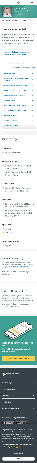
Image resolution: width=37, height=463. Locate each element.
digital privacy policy (14, 447)
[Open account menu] (27, 2)
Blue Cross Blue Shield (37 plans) (16, 85)
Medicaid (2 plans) (10, 120)
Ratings (25, 20)
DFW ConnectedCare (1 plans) (15, 105)
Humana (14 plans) (10, 115)
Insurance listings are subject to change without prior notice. (16, 53)
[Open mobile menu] (3, 2)
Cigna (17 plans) (9, 100)
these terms (31, 67)
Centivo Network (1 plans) (13, 95)
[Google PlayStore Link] (22, 423)
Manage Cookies (18, 453)
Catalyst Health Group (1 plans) (15, 90)
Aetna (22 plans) (10, 73)
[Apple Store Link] (8, 423)
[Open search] (32, 2)
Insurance (6, 20)
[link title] (18, 2)
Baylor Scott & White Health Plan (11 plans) (16, 79)
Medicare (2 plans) (11, 125)
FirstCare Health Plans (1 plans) (15, 110)
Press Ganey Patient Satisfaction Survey (17, 296)
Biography (16, 20)
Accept (18, 459)
